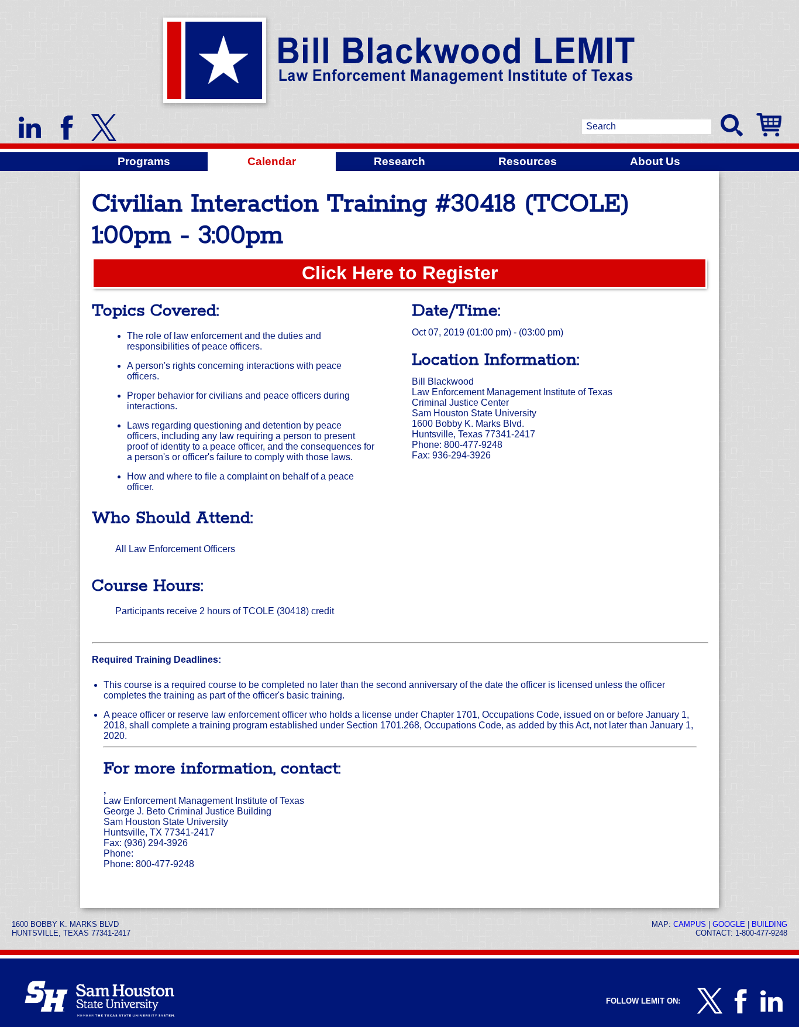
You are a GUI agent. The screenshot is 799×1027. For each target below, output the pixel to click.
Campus (689, 924)
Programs (144, 161)
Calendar (271, 161)
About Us (655, 161)
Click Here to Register (400, 272)
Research (399, 161)
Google (728, 924)
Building (769, 924)
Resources (527, 161)
